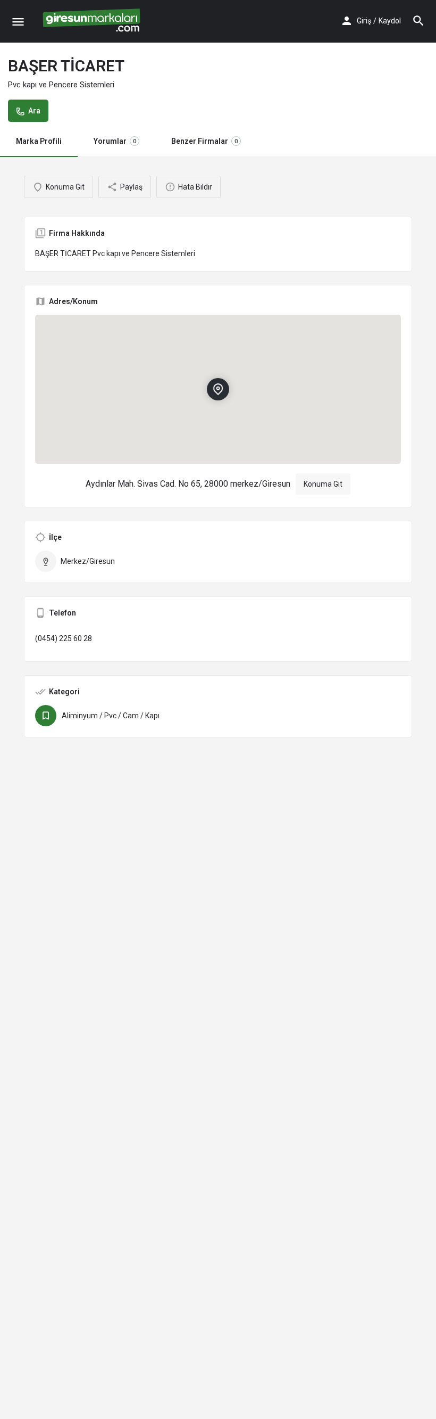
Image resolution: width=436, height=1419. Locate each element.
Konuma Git (323, 484)
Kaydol (390, 21)
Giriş (364, 21)
